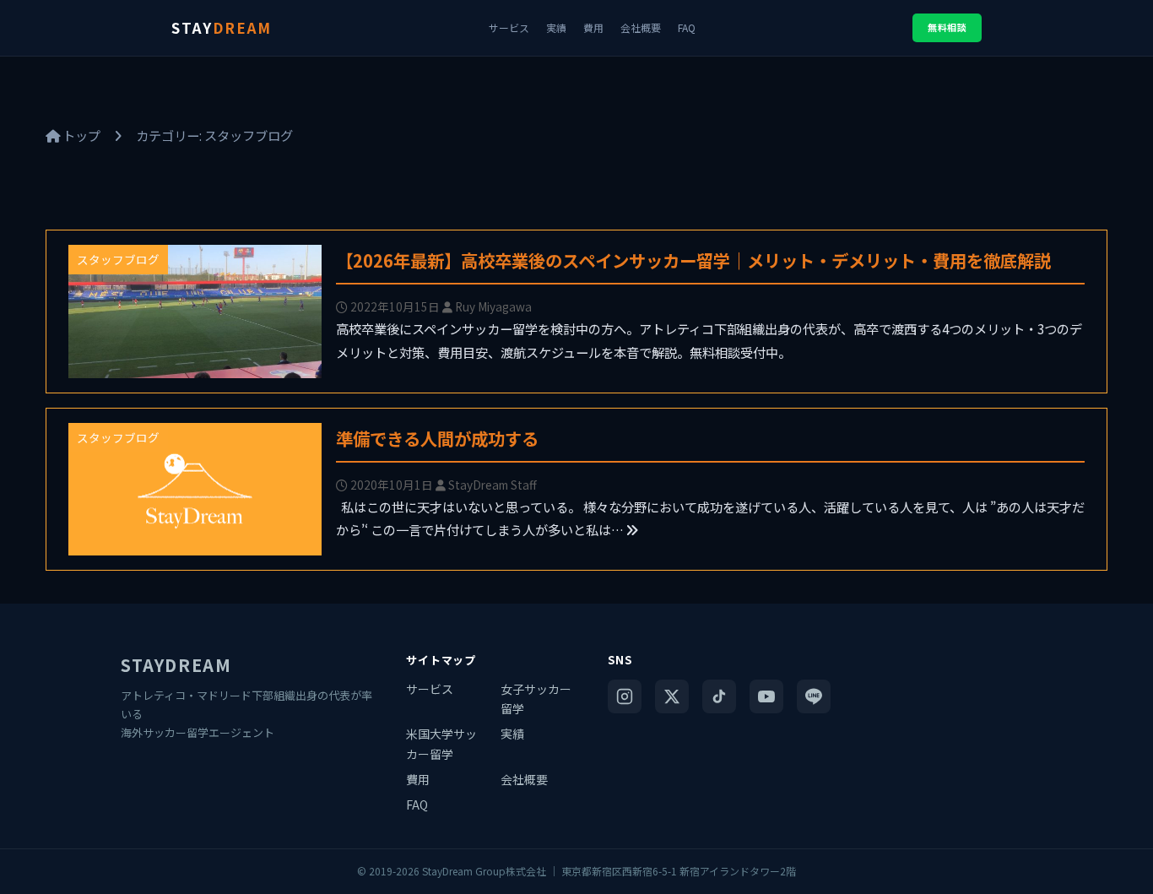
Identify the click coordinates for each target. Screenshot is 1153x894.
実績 (556, 27)
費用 (593, 27)
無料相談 (947, 27)
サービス (509, 27)
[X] (672, 696)
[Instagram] (624, 696)
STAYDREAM (176, 665)
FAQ (687, 27)
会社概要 (640, 27)
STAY (221, 27)
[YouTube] (766, 696)
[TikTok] (719, 696)
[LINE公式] (814, 696)
